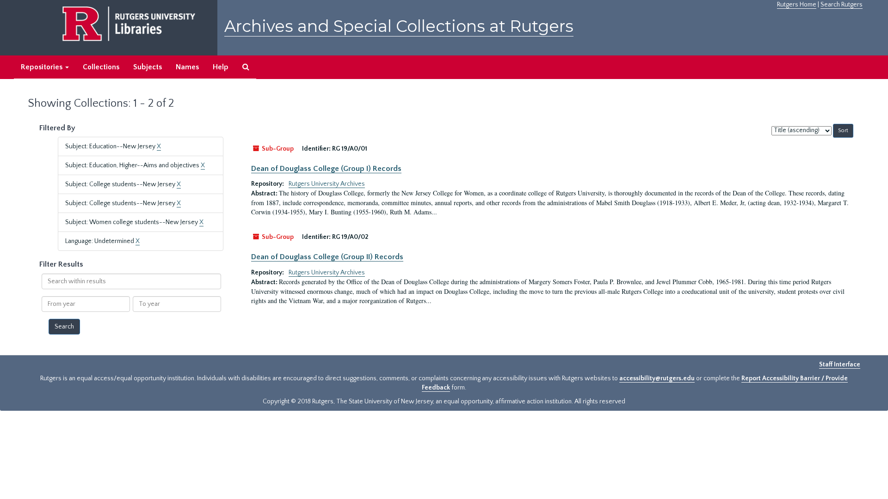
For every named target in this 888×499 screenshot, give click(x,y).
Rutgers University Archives (327, 184)
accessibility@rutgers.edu (657, 378)
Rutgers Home (796, 4)
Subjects (147, 67)
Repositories (42, 67)
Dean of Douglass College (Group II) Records (327, 257)
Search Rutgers (841, 4)
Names (187, 67)
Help (220, 67)
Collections (101, 67)
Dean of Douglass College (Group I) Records (326, 168)
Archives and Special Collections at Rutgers (399, 26)
